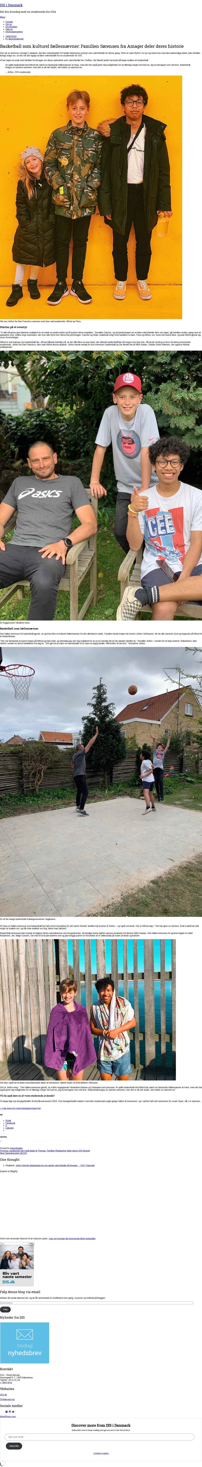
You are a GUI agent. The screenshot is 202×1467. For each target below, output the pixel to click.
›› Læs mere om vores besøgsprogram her (20, 1108)
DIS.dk (3, 1395)
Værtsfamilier (16, 1148)
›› (1, 1382)
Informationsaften (14, 32)
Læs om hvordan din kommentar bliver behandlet (72, 1238)
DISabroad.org (7, 1399)
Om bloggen (11, 27)
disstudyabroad (15, 39)
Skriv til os (7, 1382)
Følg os (9, 29)
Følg (5, 1309)
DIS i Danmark (11, 5)
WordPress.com (8, 1416)
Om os (8, 24)
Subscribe (14, 1446)
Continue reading (101, 1453)
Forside (9, 22)
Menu (2, 17)
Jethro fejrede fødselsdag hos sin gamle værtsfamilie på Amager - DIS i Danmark (55, 1165)
